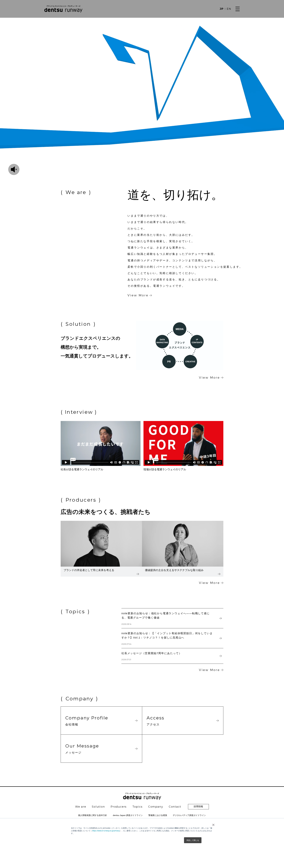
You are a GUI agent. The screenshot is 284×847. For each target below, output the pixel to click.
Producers (119, 806)
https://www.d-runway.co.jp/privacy (106, 830)
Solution (98, 806)
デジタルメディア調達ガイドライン (189, 815)
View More (138, 295)
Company (155, 806)
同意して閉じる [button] (193, 840)
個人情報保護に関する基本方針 (92, 815)
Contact (175, 806)
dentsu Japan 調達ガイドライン (128, 815)
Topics (137, 806)
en (229, 8)
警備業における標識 (157, 815)
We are (80, 806)
